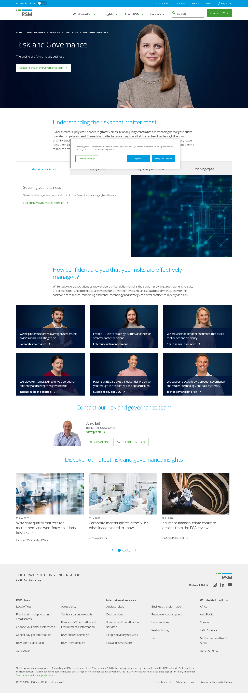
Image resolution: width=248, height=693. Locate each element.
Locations (180, 3)
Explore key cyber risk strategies (43, 203)
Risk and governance (119, 643)
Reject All (138, 158)
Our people (162, 3)
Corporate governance (33, 344)
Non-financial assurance (181, 344)
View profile (94, 432)
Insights (108, 14)
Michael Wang (41, 540)
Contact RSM (217, 13)
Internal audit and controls (35, 391)
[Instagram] (215, 585)
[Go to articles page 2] (124, 550)
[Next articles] (135, 550)
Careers (155, 14)
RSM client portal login (30, 643)
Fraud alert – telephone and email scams (33, 616)
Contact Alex (101, 441)
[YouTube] (230, 585)
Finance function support (166, 614)
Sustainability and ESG (107, 391)
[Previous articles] (112, 550)
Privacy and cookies (186, 682)
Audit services (115, 606)
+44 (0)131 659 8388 (133, 441)
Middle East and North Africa (214, 640)
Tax (153, 638)
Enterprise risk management (110, 344)
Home (19, 32)
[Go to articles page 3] (128, 550)
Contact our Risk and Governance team (41, 67)
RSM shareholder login (75, 635)
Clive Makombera (98, 537)
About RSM (132, 14)
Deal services (114, 614)
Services (55, 32)
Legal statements (163, 682)
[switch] (42, 3)
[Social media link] (224, 576)
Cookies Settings (87, 158)
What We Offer (36, 32)
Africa (203, 606)
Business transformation (167, 606)
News (209, 3)
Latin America (208, 630)
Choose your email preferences (35, 627)
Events (195, 3)
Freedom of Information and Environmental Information (78, 624)
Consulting (71, 32)
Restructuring (160, 630)
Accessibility (68, 606)
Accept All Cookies (163, 158)
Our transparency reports (77, 614)
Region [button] (224, 3)
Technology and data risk (182, 391)
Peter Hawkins (180, 537)
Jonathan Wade (24, 540)
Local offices (24, 606)
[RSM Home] (24, 12)
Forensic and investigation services (122, 624)
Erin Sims (166, 537)
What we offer (82, 14)
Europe (204, 622)
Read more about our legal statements (36, 675)
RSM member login (73, 643)
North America (209, 650)
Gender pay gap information (33, 635)
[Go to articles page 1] (119, 550)
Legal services (160, 622)
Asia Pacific (207, 614)
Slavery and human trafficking (216, 682)
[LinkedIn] (222, 585)
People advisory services (122, 635)
